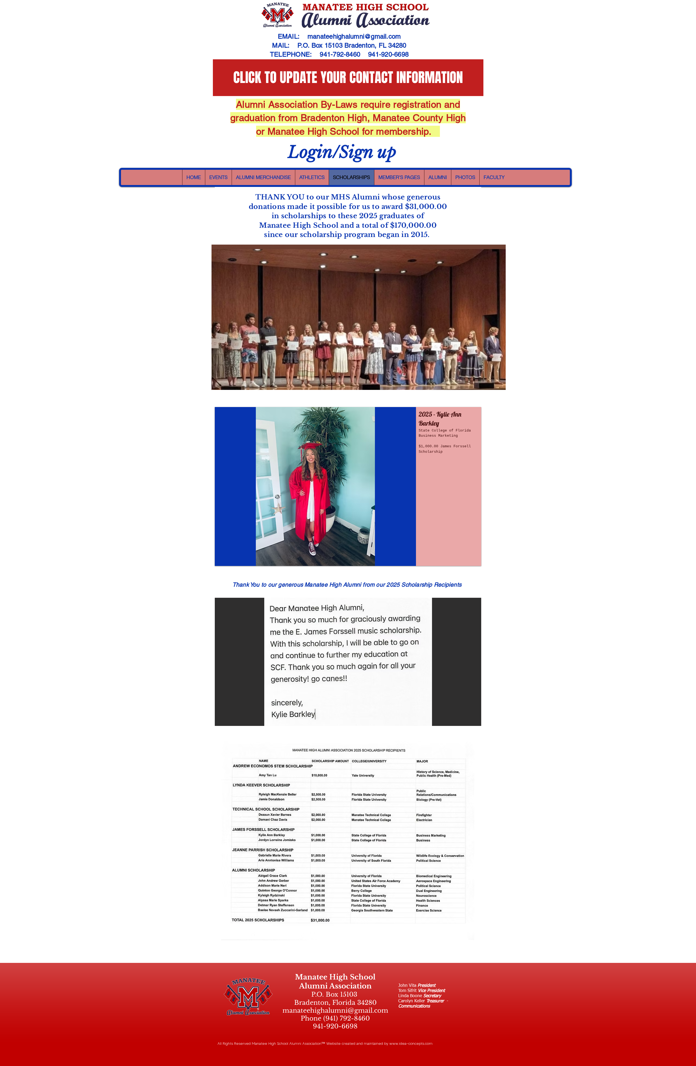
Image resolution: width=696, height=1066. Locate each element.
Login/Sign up (342, 152)
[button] (348, 486)
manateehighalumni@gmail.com (354, 36)
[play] (468, 721)
